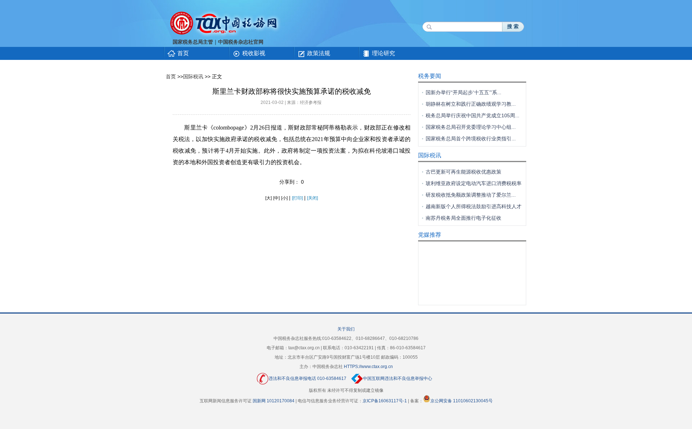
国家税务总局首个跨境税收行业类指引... (471, 138)
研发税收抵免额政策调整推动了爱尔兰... (471, 195)
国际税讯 (193, 76)
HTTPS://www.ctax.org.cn (368, 366)
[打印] (297, 198)
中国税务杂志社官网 (240, 42)
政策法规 (318, 53)
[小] (284, 198)
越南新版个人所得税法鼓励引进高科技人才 (474, 206)
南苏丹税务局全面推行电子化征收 (463, 218)
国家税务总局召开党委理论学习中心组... (471, 127)
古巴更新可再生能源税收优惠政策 (463, 172)
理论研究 (383, 53)
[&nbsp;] (176, 76)
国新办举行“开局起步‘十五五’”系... (463, 92)
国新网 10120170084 (273, 400)
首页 (183, 53)
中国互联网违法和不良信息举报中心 (397, 378)
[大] (268, 198)
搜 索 (513, 26)
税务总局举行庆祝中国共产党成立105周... (472, 115)
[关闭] (312, 198)
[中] (276, 198)
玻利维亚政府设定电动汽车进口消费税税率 (474, 183)
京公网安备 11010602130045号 (461, 400)
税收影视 (253, 53)
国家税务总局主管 (193, 42)
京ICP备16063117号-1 (385, 400)
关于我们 (346, 329)
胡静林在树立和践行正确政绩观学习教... (471, 104)
